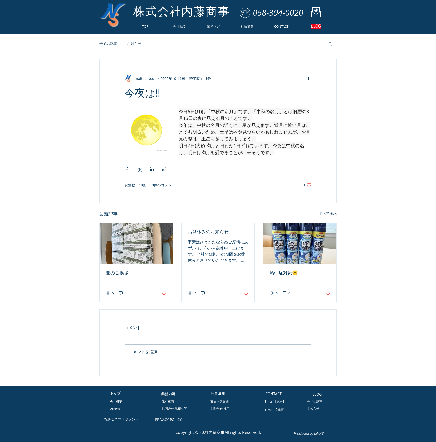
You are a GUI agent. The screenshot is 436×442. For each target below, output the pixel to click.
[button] (330, 44)
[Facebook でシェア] (127, 169)
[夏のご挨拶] (136, 243)
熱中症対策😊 (283, 272)
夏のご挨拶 (117, 272)
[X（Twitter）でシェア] (139, 169)
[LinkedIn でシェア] (151, 169)
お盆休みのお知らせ (208, 231)
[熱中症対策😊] (299, 243)
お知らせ (134, 43)
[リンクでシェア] (164, 169)
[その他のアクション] (308, 78)
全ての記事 (108, 43)
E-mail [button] (269, 410)
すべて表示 (328, 213)
